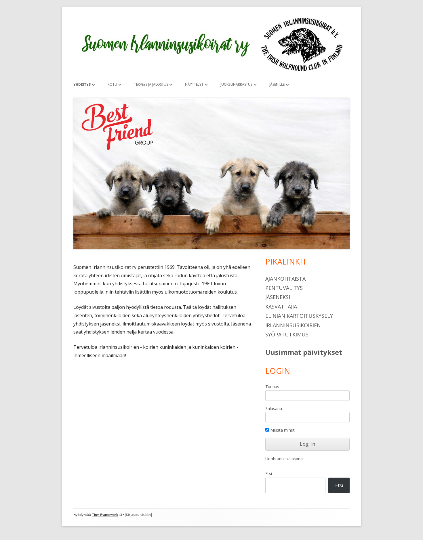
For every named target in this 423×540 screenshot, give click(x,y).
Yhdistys (82, 84)
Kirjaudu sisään (138, 515)
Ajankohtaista (285, 278)
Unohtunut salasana (284, 459)
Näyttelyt (194, 84)
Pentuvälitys (284, 287)
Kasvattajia (281, 306)
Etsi (268, 473)
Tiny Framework (105, 515)
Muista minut (282, 430)
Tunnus (272, 386)
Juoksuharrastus (236, 84)
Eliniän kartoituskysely (299, 315)
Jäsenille (277, 84)
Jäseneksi (277, 297)
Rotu (112, 84)
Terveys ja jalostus (151, 84)
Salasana (273, 408)
